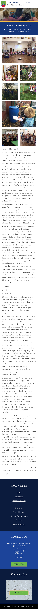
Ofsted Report (19, 512)
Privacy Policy (19, 525)
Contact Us (19, 564)
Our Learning (13, 29)
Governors (19, 497)
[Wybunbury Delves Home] (3, 4)
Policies (19, 521)
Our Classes (26, 29)
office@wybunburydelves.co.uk (20, 543)
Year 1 (11, 31)
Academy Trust (19, 501)
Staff (19, 493)
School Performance (19, 516)
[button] (34, 3)
